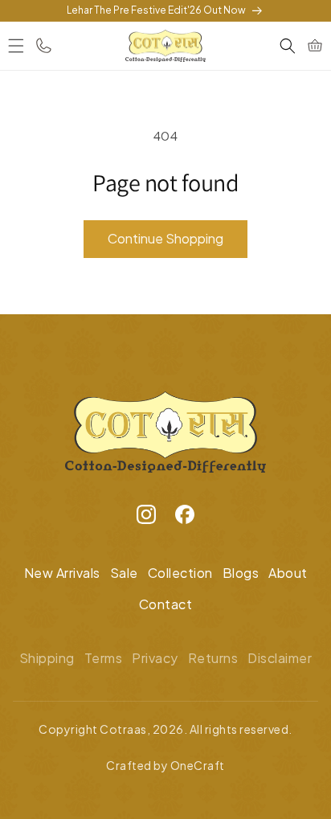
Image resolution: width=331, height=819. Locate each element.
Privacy (155, 657)
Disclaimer (279, 657)
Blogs (241, 572)
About (288, 572)
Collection (180, 572)
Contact (166, 604)
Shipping (47, 657)
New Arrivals (62, 572)
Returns (213, 657)
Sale (124, 572)
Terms (103, 657)
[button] (16, 45)
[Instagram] (146, 518)
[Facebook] (184, 518)
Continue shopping (165, 238)
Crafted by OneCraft (165, 765)
